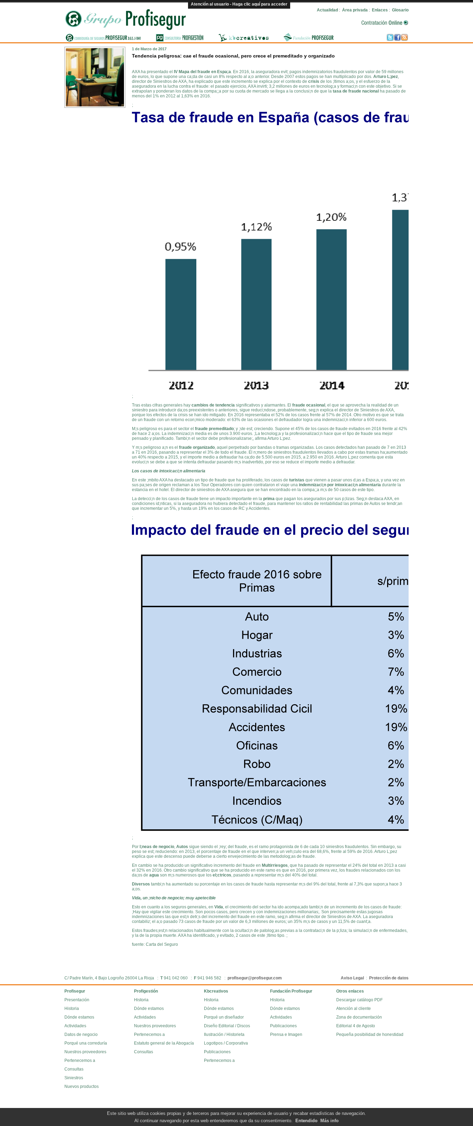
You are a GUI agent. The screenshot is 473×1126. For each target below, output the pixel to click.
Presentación (76, 999)
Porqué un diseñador (224, 1017)
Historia (71, 1008)
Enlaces (380, 10)
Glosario (400, 10)
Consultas (73, 1069)
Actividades (75, 1025)
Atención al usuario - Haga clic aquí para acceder (239, 4)
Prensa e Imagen (286, 1034)
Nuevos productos (81, 1086)
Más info (329, 1120)
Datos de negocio (81, 1034)
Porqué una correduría (85, 1043)
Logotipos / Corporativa (226, 1043)
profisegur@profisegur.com (254, 978)
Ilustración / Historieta (224, 1034)
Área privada (355, 10)
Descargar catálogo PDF (359, 999)
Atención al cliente (353, 1008)
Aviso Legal (352, 978)
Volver (400, 50)
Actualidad (327, 10)
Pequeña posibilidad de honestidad (369, 1034)
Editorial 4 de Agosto (355, 1025)
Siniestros (73, 1077)
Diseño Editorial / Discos (227, 1025)
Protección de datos (389, 978)
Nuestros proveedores (85, 1051)
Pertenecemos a (79, 1060)
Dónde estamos (79, 1017)
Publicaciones (217, 1051)
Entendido (306, 1120)
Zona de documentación (359, 1017)
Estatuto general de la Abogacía (164, 1043)
